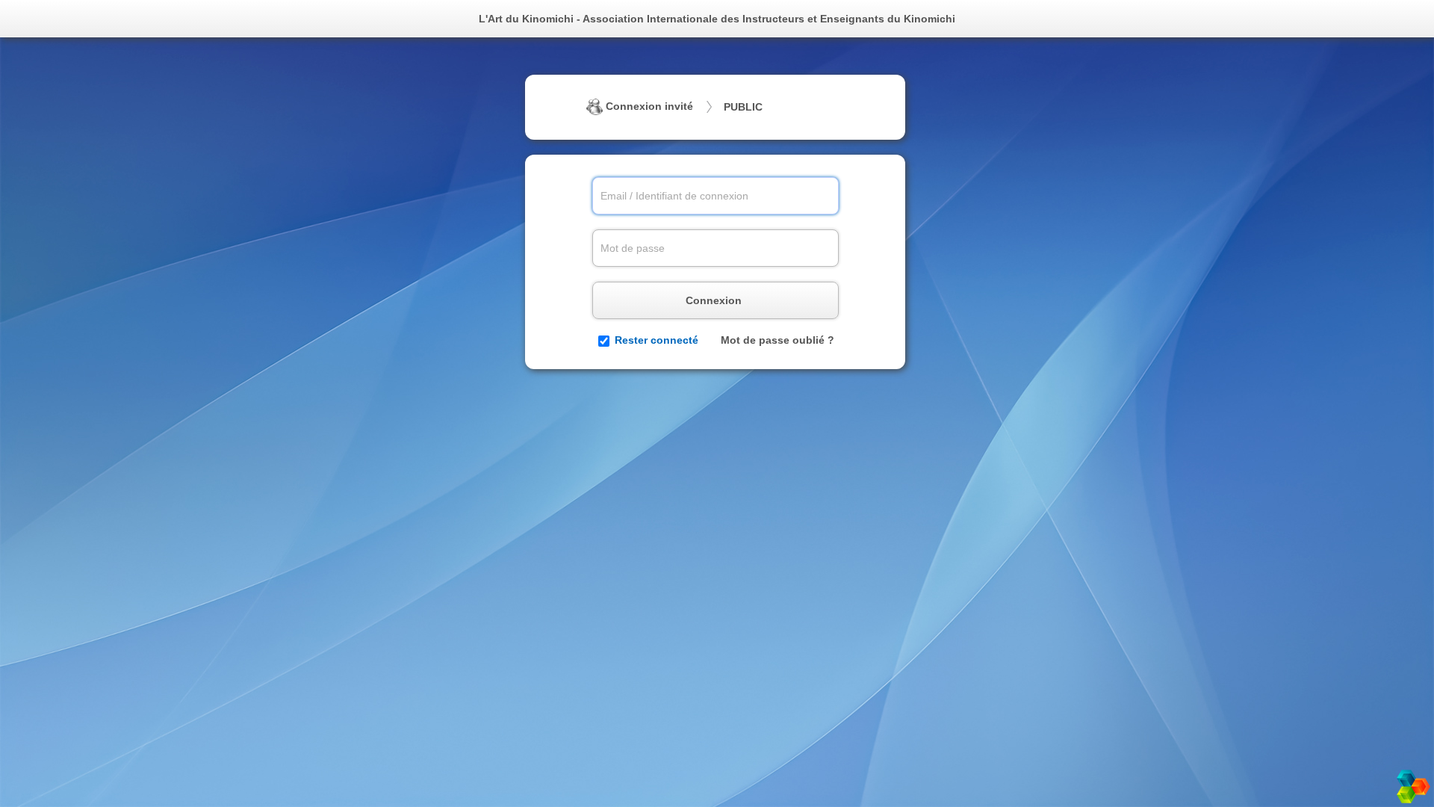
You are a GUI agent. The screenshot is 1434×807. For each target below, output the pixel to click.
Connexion (715, 300)
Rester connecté (656, 340)
